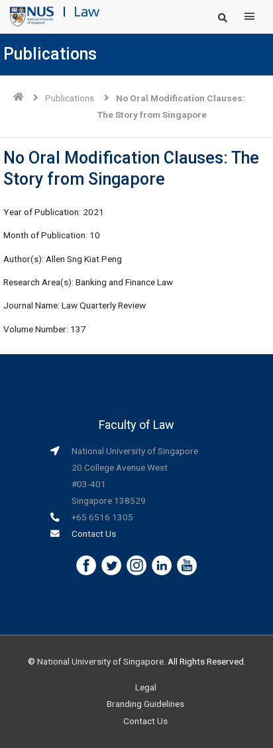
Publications (69, 98)
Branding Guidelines (145, 703)
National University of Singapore (100, 661)
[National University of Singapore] (32, 16)
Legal (145, 687)
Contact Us (94, 533)
